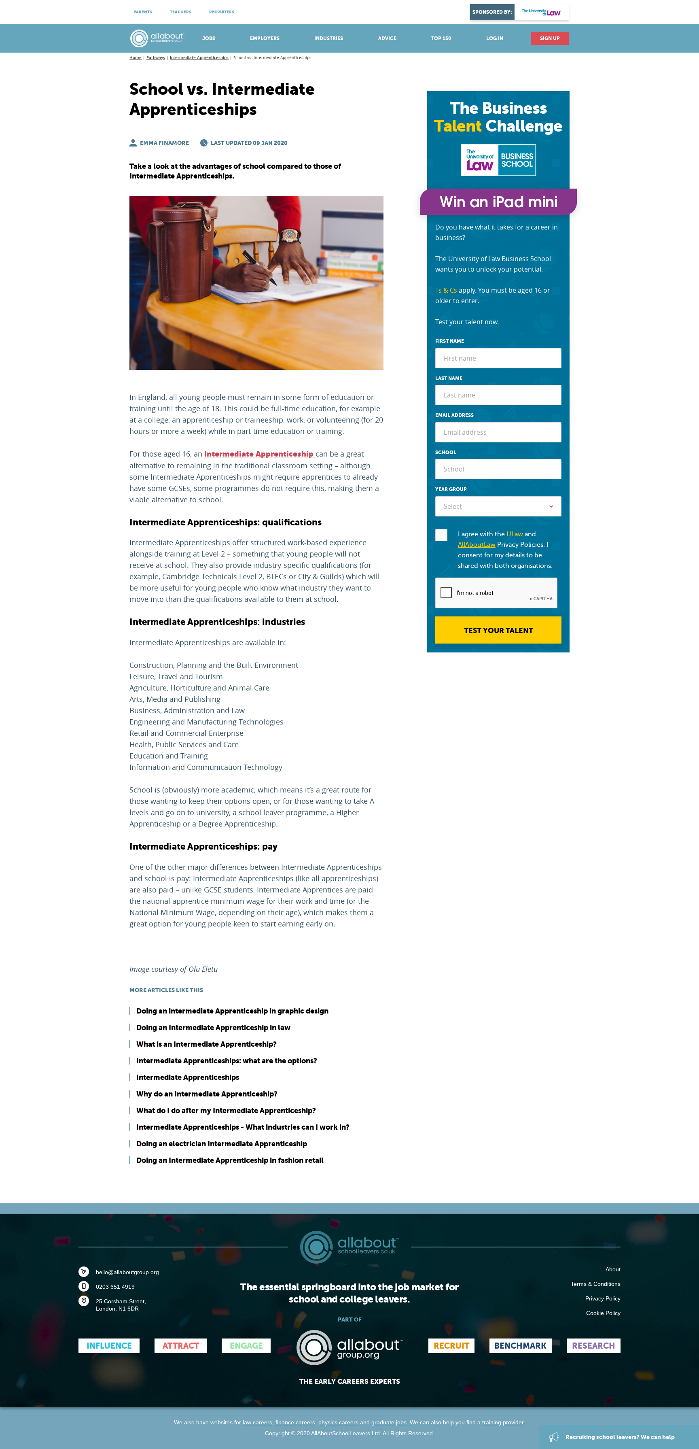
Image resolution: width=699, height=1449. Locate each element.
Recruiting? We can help (619, 1437)
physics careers (338, 1422)
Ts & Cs (446, 290)
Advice (387, 38)
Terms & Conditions (596, 1284)
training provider (502, 1422)
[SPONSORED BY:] (541, 12)
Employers (265, 38)
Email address (454, 415)
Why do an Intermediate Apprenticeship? (206, 1094)
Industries (328, 38)
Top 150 (441, 38)
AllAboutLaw (477, 544)
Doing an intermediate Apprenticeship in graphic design (232, 1011)
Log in (494, 38)
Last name (448, 378)
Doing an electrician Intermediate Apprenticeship (221, 1143)
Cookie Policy (603, 1313)
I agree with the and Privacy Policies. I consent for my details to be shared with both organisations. (505, 550)
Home (135, 57)
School (445, 452)
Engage (246, 1346)
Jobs (208, 38)
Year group (451, 489)
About (613, 1269)
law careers (257, 1422)
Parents (142, 12)
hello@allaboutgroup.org (127, 1272)
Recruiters (221, 12)
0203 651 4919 (115, 1286)
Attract (181, 1346)
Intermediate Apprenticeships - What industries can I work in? (243, 1127)
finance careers (295, 1422)
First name (449, 341)
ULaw (514, 534)
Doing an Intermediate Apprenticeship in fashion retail (230, 1160)
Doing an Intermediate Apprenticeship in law (213, 1027)
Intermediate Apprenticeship (260, 454)
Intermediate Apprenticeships (199, 57)
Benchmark (520, 1346)
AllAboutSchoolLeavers (157, 38)
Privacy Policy (603, 1298)
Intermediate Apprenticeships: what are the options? (226, 1060)
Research (593, 1346)
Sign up (550, 38)
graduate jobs (389, 1422)
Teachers (180, 12)
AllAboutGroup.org (349, 1347)
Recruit (451, 1346)
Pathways (155, 57)
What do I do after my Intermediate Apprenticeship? (226, 1110)
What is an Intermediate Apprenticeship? (206, 1044)
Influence (109, 1346)
